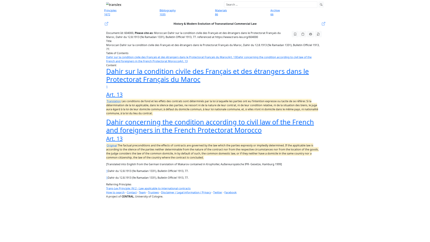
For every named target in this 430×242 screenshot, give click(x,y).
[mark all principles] (295, 34)
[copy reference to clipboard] (302, 34)
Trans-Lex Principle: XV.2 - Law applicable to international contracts (148, 188)
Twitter (217, 192)
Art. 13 (232, 57)
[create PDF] (318, 34)
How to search (115, 192)
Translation (114, 101)
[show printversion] (310, 34)
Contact (132, 192)
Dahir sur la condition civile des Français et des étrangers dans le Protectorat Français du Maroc (167, 57)
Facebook (230, 192)
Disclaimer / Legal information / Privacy (186, 192)
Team (142, 192)
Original (112, 145)
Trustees (153, 192)
